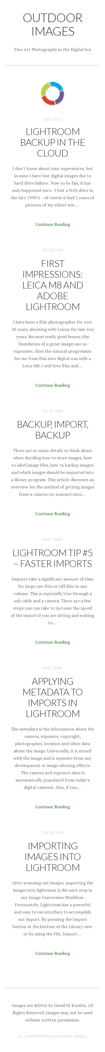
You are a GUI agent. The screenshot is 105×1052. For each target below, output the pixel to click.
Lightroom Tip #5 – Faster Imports (52, 558)
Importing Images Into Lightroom (52, 856)
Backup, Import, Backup (52, 429)
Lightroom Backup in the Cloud (52, 141)
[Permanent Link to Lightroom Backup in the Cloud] (52, 109)
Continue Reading (52, 224)
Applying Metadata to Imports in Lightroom (52, 697)
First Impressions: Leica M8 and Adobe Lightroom (52, 284)
